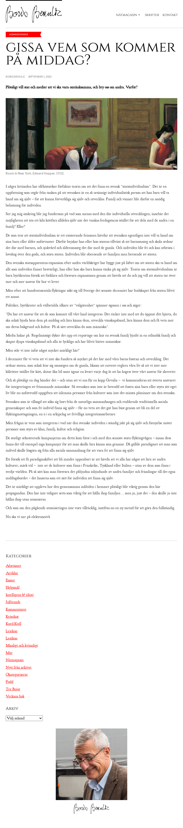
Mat (9, 652)
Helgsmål (13, 587)
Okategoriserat (17, 674)
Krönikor (12, 616)
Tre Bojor (13, 689)
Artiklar (12, 573)
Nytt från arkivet (18, 667)
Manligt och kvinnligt (22, 645)
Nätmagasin (126, 15)
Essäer (10, 580)
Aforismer (13, 565)
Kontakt (170, 15)
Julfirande (13, 602)
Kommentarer (18, 34)
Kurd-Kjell (13, 623)
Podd (9, 681)
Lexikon (11, 631)
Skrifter (152, 15)
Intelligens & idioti (20, 594)
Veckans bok (15, 696)
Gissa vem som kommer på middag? (91, 53)
